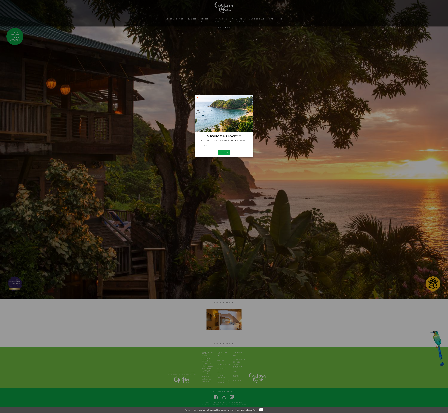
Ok (261, 410)
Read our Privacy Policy (248, 410)
